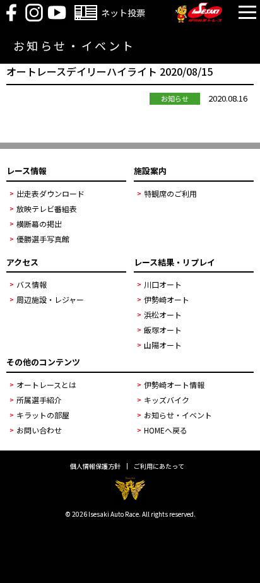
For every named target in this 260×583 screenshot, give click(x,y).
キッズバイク (166, 399)
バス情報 (31, 284)
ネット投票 (123, 12)
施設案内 (150, 171)
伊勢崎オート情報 (174, 384)
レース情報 (26, 171)
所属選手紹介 (39, 399)
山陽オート (163, 344)
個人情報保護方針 (95, 466)
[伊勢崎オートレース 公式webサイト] (198, 19)
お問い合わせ (39, 430)
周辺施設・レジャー (50, 299)
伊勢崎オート (166, 299)
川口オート (163, 284)
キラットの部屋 (42, 414)
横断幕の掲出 (39, 223)
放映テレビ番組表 (46, 208)
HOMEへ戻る (165, 430)
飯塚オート (163, 329)
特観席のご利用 (170, 193)
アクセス (22, 262)
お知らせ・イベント (178, 414)
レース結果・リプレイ (174, 262)
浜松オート (163, 314)
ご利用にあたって (159, 466)
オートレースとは (46, 384)
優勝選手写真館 (42, 238)
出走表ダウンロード (50, 193)
